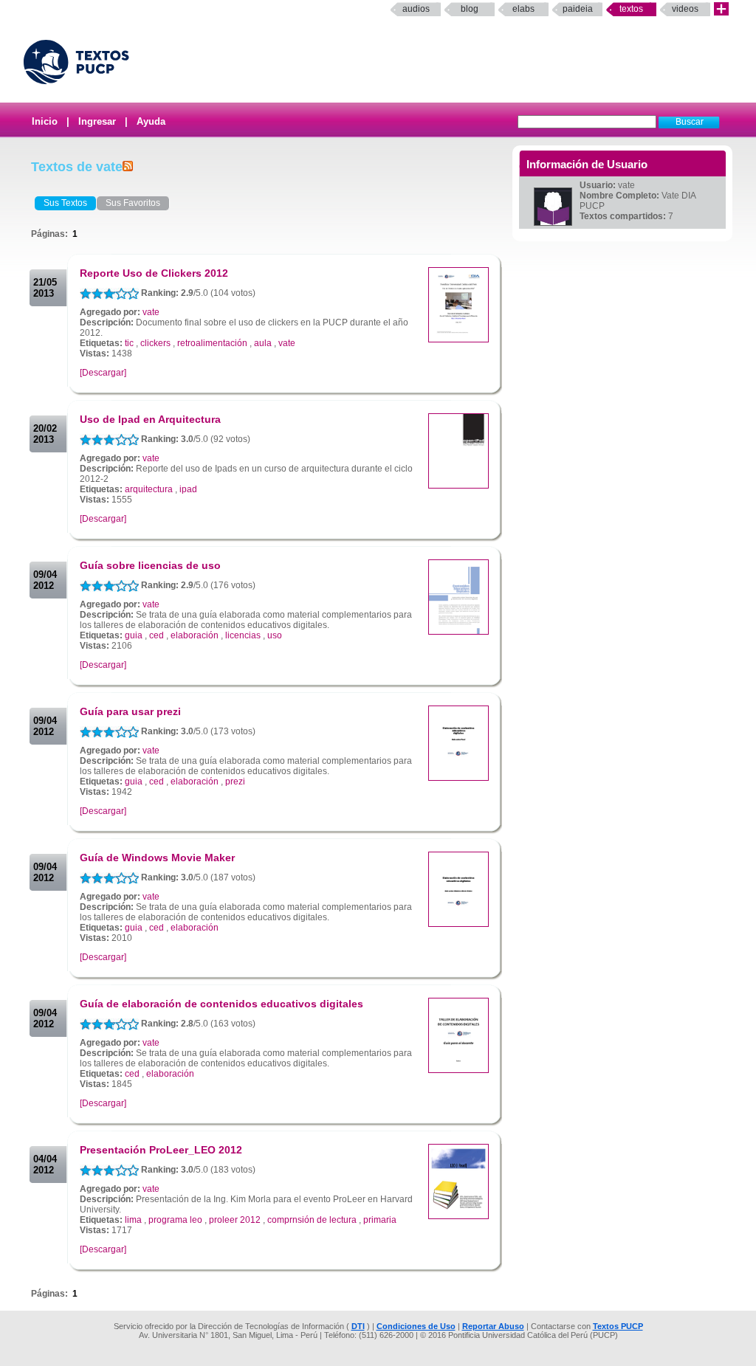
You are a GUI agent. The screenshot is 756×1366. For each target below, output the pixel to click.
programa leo (175, 1220)
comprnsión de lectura (312, 1220)
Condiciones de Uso (416, 1326)
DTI (358, 1326)
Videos (685, 9)
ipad (188, 489)
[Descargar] (103, 373)
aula (263, 343)
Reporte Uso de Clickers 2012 (154, 273)
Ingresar (97, 121)
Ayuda (151, 121)
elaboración (195, 635)
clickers (155, 343)
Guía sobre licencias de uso (150, 565)
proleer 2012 (235, 1220)
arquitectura (149, 489)
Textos (631, 9)
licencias (243, 635)
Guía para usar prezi (130, 711)
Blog (469, 9)
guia (133, 635)
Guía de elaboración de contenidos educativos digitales (221, 1004)
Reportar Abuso (493, 1326)
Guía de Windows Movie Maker (157, 857)
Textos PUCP (618, 1326)
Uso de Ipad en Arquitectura (150, 419)
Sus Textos (65, 203)
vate (150, 312)
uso (274, 635)
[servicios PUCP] (721, 9)
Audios (416, 9)
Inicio (45, 121)
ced (156, 635)
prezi (235, 781)
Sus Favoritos (133, 203)
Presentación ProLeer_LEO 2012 (161, 1150)
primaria (379, 1220)
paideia (578, 9)
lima (133, 1220)
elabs (523, 9)
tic (129, 343)
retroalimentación (212, 343)
